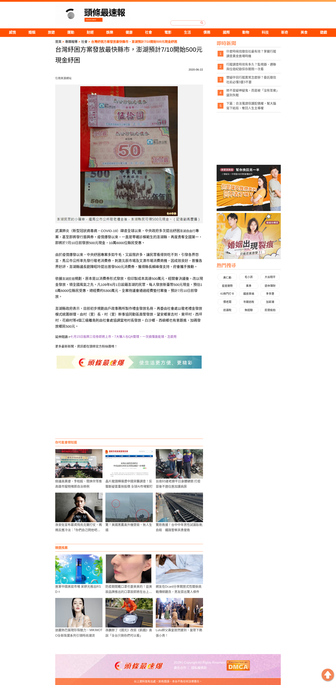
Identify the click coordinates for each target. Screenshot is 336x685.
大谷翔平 (270, 276)
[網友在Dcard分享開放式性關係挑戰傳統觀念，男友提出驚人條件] (179, 569)
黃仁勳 (227, 277)
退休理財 (270, 285)
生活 (187, 32)
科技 (265, 32)
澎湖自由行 (187, 231)
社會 (148, 32)
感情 (12, 32)
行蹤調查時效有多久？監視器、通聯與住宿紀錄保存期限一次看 (251, 67)
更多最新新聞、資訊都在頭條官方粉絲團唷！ (86, 346)
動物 (245, 32)
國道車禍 (248, 293)
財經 (90, 32)
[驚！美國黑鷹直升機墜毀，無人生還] (129, 507)
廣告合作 (180, 667)
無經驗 (249, 310)
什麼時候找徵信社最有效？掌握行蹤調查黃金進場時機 (251, 54)
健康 (129, 32)
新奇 (284, 32)
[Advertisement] (129, 407)
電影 (168, 32)
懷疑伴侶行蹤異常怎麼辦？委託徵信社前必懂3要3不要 (251, 80)
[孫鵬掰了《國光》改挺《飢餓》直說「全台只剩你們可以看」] (129, 612)
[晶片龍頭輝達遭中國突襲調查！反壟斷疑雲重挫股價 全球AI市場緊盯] (129, 464)
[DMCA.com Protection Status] (238, 665)
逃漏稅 (227, 310)
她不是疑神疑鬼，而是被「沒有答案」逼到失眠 (252, 93)
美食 (304, 32)
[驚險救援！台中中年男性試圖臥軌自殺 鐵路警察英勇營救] (179, 507)
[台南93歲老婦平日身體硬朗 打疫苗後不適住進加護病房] (179, 464)
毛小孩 (249, 276)
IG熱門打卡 (227, 293)
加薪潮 (270, 301)
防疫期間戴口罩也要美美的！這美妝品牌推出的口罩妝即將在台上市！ (128, 592)
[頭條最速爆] (92, 14)
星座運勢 (227, 285)
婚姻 (31, 32)
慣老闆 (227, 301)
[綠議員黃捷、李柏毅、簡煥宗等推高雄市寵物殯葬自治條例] (78, 464)
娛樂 (109, 32)
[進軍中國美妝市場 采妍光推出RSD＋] (78, 569)
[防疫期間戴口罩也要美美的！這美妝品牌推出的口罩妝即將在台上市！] (129, 569)
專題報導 (71, 41)
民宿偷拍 (270, 310)
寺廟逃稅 (248, 301)
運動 (70, 32)
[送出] (201, 22)
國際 (226, 32)
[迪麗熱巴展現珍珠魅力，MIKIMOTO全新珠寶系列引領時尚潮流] (78, 612)
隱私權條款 (199, 667)
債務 (206, 32)
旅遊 (51, 32)
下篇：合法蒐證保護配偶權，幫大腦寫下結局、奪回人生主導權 (251, 106)
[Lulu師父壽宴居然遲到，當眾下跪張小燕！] (179, 612)
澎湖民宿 (68, 278)
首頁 (58, 41)
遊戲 (323, 32)
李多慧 (270, 293)
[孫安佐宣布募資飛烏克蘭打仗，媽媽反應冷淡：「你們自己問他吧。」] (78, 507)
